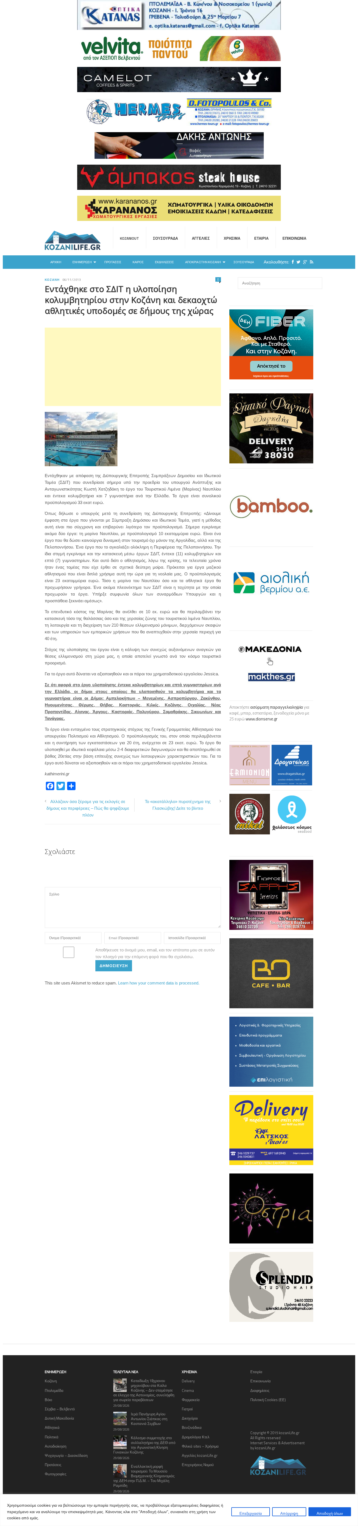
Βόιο (48, 1400)
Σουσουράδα (165, 238)
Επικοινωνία (294, 238)
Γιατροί (187, 1409)
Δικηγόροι (190, 1418)
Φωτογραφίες (55, 1474)
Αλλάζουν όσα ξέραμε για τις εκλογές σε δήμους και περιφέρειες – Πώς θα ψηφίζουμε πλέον (87, 808)
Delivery (188, 1381)
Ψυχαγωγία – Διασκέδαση (66, 1455)
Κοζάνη (52, 279)
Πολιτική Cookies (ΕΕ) (268, 1400)
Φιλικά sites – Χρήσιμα (200, 1446)
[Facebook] (291, 262)
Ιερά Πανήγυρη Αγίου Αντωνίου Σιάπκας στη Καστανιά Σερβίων (149, 1418)
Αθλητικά (52, 1427)
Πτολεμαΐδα (54, 1390)
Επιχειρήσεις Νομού (198, 1464)
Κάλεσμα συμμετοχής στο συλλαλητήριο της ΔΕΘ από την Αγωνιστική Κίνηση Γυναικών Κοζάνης (144, 1445)
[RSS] (310, 262)
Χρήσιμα (232, 238)
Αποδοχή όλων (330, 1513)
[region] (179, 1510)
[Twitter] (297, 262)
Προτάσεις (112, 262)
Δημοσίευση (114, 966)
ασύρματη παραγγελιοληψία (276, 707)
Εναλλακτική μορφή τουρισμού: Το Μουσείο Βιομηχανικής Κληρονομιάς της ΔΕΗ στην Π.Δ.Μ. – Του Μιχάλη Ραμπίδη (144, 1476)
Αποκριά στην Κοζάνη (203, 262)
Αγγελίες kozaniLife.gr (200, 1455)
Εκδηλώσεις (164, 262)
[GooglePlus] (303, 262)
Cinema (188, 1390)
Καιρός (138, 262)
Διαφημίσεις (259, 1390)
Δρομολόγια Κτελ (195, 1437)
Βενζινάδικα (192, 1427)
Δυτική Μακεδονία (59, 1418)
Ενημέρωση (82, 262)
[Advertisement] (133, 367)
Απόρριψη (289, 1513)
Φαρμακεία (191, 1400)
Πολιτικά (51, 1437)
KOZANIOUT (129, 238)
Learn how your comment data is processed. (158, 983)
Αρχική (55, 262)
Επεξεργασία (250, 1513)
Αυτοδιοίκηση (55, 1446)
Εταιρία (261, 238)
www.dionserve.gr (261, 719)
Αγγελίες (201, 238)
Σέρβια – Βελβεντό (60, 1409)
